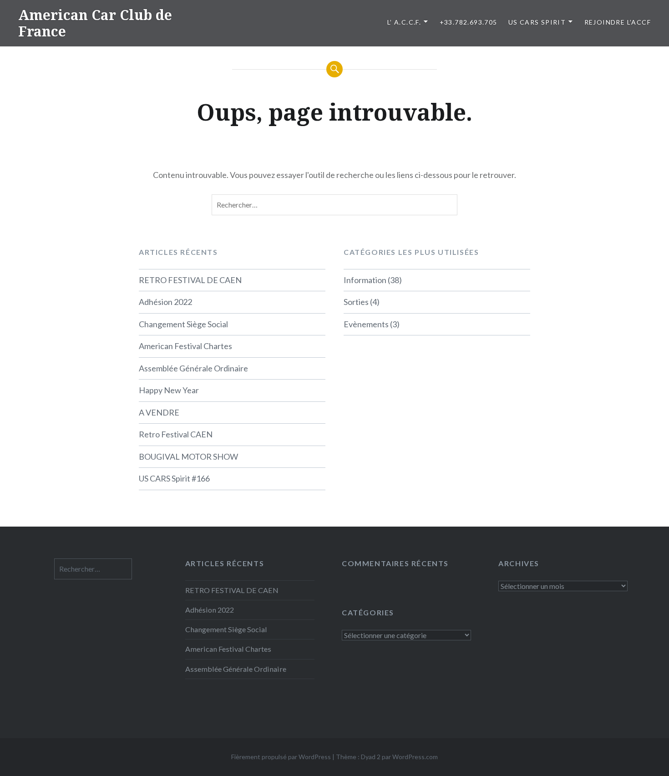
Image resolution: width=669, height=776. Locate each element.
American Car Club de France (95, 23)
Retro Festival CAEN (176, 434)
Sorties (356, 302)
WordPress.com (415, 757)
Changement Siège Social (183, 324)
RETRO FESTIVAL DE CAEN (190, 280)
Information (365, 280)
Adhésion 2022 (165, 302)
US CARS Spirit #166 (174, 478)
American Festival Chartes (185, 346)
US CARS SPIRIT (537, 22)
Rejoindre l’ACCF (617, 22)
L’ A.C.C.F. (404, 22)
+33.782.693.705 (468, 22)
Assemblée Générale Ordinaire (193, 368)
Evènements (366, 324)
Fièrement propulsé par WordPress (281, 757)
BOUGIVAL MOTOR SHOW (188, 456)
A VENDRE (159, 412)
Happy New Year (169, 390)
